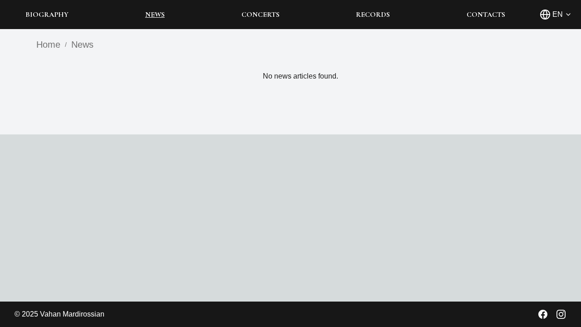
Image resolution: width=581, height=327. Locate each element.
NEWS (155, 14)
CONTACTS (486, 14)
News (82, 45)
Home (48, 45)
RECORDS (373, 14)
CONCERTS (260, 14)
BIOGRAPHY (47, 14)
